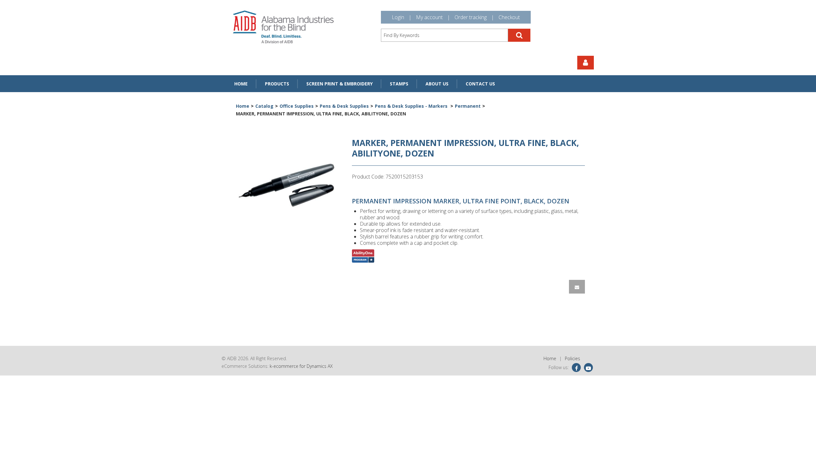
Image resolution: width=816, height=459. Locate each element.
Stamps (399, 84)
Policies (572, 358)
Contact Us (480, 84)
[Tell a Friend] (577, 287)
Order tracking (471, 17)
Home (241, 84)
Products (277, 84)
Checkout (509, 17)
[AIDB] (283, 26)
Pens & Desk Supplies (344, 106)
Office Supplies (297, 106)
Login (398, 17)
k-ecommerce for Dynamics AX (301, 366)
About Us (437, 84)
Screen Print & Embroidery (339, 84)
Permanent (468, 106)
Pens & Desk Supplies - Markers (412, 106)
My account (429, 17)
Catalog (264, 106)
